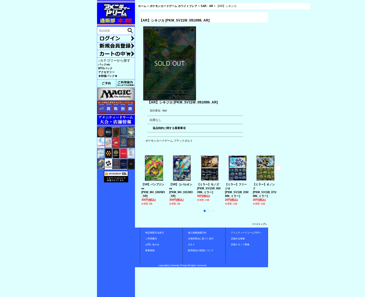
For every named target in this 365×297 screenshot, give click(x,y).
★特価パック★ (107, 75)
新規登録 (116, 46)
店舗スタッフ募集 (240, 244)
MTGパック (105, 68)
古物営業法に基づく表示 (201, 238)
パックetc (104, 64)
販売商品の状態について (201, 250)
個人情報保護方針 (197, 232)
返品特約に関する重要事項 (169, 128)
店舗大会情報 (238, 238)
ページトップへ (259, 224)
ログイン (116, 38)
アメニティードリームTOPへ (246, 232)
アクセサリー (106, 72)
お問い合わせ (152, 244)
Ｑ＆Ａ (191, 244)
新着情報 (150, 250)
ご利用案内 (151, 238)
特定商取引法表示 (154, 232)
